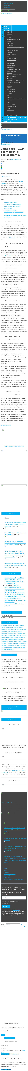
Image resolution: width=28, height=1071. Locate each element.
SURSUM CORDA (10, 110)
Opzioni (3, 1035)
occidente (4, 641)
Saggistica (9, 97)
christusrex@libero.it (6, 803)
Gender (20, 631)
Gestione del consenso (9, 1038)
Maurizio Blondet (14, 639)
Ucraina (11, 645)
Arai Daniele (9, 34)
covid (5, 631)
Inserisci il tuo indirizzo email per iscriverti (11, 893)
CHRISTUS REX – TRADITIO (13, 50)
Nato (21, 639)
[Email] (14, 166)
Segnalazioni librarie (11, 106)
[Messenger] (14, 169)
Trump (6, 645)
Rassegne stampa (11, 91)
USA (20, 645)
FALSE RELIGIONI (10, 63)
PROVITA (9, 87)
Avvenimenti (10, 39)
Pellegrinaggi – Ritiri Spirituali (13, 82)
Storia (8, 108)
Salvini (6, 643)
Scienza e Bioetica (11, 104)
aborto (10, 625)
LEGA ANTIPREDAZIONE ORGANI (14, 69)
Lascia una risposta (6, 425)
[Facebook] (14, 163)
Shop (5, 2)
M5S (3, 637)
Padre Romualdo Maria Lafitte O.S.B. (15, 80)
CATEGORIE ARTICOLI (7, 615)
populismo (9, 86)
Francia (14, 631)
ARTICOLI (7, 30)
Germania (4, 633)
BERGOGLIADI (10, 41)
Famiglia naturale (11, 65)
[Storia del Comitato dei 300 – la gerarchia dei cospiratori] (16, 529)
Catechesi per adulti (10, 119)
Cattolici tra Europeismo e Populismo (15, 47)
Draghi (10, 631)
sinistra (11, 643)
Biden (16, 627)
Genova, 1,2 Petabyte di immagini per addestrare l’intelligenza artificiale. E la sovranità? (15, 565)
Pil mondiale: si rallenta (10, 210)
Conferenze (9, 52)
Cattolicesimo (10, 45)
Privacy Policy (7, 7)
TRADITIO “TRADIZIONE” (12, 115)
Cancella (9, 1069)
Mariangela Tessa (6, 176)
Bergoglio (10, 627)
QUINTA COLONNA (11, 89)
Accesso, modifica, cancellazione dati (13, 879)
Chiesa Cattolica (11, 629)
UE (16, 645)
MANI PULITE (9, 73)
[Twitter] (14, 164)
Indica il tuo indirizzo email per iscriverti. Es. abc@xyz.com (11, 902)
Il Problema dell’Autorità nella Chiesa (15, 117)
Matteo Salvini (5, 639)
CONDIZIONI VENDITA (8, 3)
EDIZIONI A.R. (10, 62)
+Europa (4, 625)
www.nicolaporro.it (9, 649)
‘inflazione (12, 238)
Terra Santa (9, 112)
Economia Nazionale (11, 60)
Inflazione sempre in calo (10, 202)
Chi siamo (7, 28)
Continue (3, 1069)
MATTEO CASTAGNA (11, 76)
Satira (8, 102)
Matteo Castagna (20, 637)
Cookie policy (7, 5)
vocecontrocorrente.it (8, 647)
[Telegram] (14, 170)
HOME (6, 26)
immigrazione (13, 635)
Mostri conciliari (10, 78)
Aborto (8, 32)
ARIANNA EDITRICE (11, 36)
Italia (19, 635)
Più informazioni (14, 1054)
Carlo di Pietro (10, 43)
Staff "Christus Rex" (16, 159)
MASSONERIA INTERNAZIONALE (14, 75)
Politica (8, 84)
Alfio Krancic (16, 625)
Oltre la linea (11, 641)
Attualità (9, 37)
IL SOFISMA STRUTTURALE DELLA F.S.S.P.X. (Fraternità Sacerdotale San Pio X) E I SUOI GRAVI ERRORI (15, 543)
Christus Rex (19, 629)
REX (8, 95)
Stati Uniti (17, 643)
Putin (21, 641)
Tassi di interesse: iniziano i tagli (12, 204)
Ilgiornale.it (21, 633)
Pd (17, 641)
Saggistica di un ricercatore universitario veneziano (15, 996)
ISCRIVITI (6, 906)
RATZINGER (9, 93)
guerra (15, 633)
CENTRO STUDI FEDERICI (12, 49)
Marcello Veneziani (10, 637)
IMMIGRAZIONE (10, 67)
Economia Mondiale (11, 58)
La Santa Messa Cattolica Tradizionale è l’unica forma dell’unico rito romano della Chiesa (15, 524)
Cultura (8, 56)
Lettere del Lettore (11, 71)
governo (10, 633)
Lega (24, 635)
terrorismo (9, 113)
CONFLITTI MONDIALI (11, 54)
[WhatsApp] (14, 167)
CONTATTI (7, 121)
